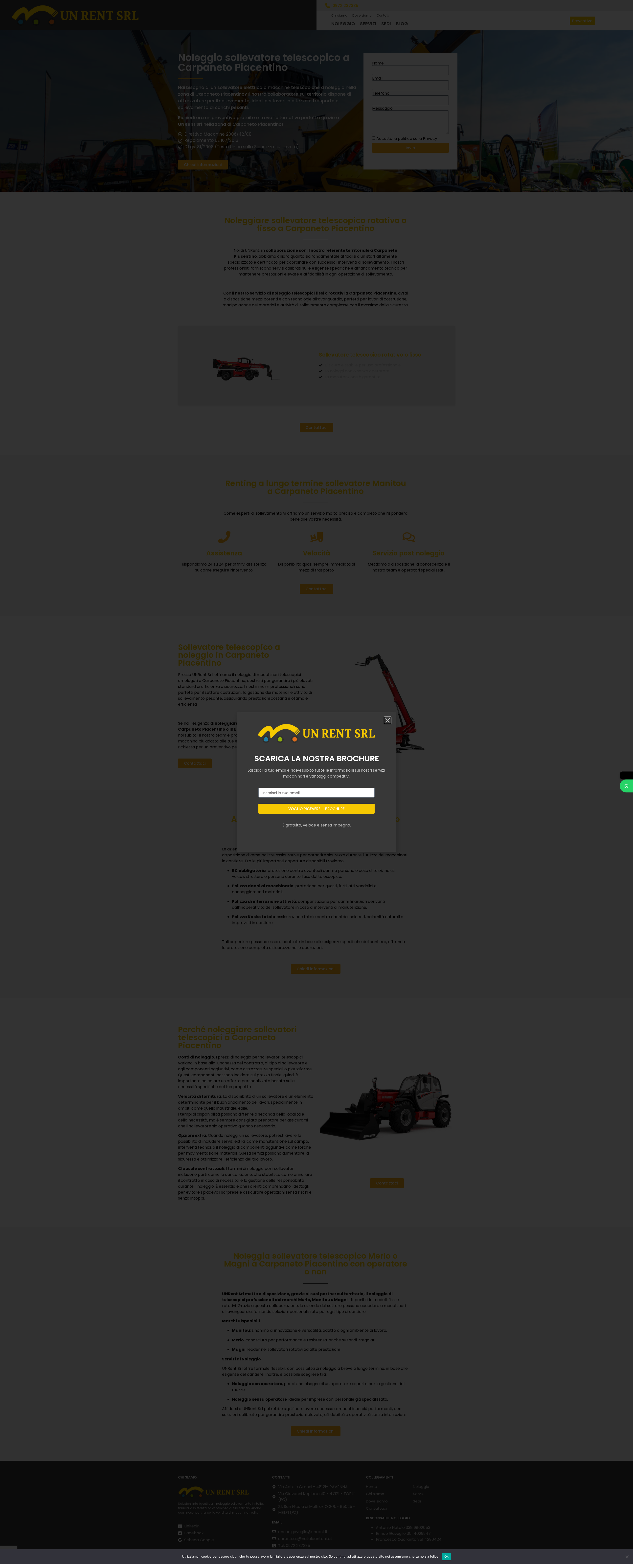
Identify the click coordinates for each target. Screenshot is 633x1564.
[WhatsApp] (626, 786)
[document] (316, 782)
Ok (446, 1556)
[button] (387, 720)
